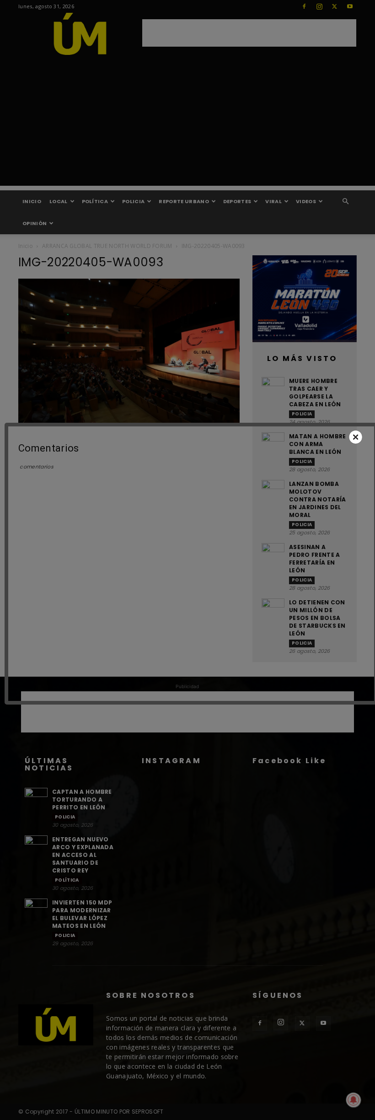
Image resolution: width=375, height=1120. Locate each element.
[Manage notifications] (353, 1100)
